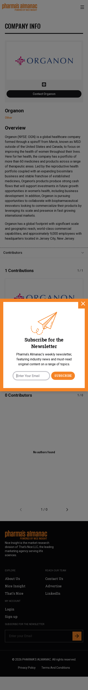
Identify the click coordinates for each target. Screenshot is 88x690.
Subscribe (63, 376)
